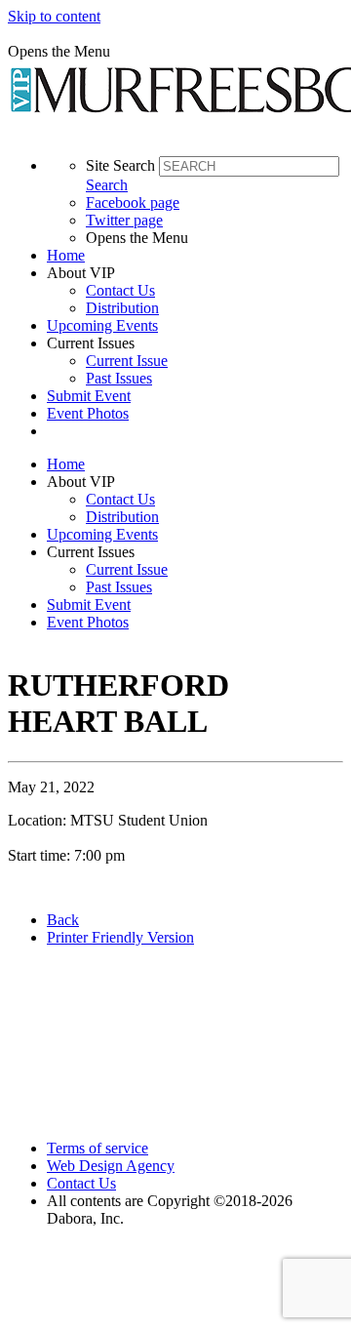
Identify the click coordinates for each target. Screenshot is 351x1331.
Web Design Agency (111, 1165)
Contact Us (120, 290)
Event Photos (88, 413)
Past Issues (119, 378)
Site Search (120, 165)
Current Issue (127, 360)
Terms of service (97, 1148)
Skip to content (54, 16)
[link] (195, 255)
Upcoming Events (102, 325)
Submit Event (89, 395)
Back (63, 919)
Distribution (122, 308)
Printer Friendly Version (120, 937)
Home (66, 255)
